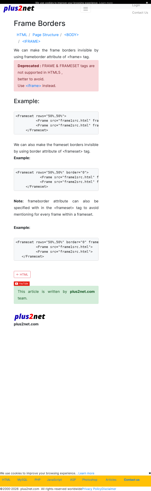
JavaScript (54, 479)
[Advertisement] (56, 359)
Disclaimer (109, 489)
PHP (38, 479)
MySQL (22, 479)
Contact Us (140, 12)
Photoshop (89, 479)
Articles (111, 479)
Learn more (86, 473)
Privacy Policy (92, 489)
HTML (22, 274)
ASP (73, 479)
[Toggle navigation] (85, 9)
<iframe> (33, 85)
